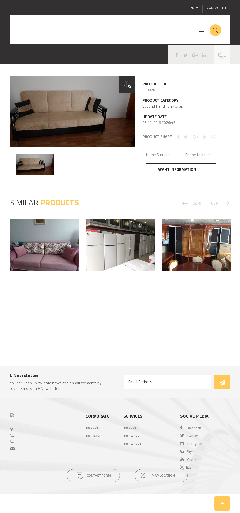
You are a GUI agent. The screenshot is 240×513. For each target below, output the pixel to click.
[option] (72, 111)
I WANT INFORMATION (176, 169)
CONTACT (214, 8)
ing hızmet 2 (132, 443)
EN (192, 8)
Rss (187, 467)
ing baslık (93, 427)
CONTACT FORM (98, 475)
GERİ (196, 203)
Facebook (194, 428)
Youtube (193, 459)
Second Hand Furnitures (162, 106)
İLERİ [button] (215, 203)
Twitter (192, 436)
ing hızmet (131, 435)
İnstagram (193, 444)
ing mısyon (93, 435)
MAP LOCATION (163, 475)
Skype (189, 452)
